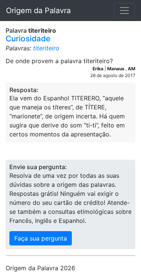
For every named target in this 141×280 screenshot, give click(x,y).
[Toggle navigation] (124, 10)
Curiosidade (28, 38)
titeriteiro (46, 48)
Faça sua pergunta (40, 238)
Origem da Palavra (38, 10)
